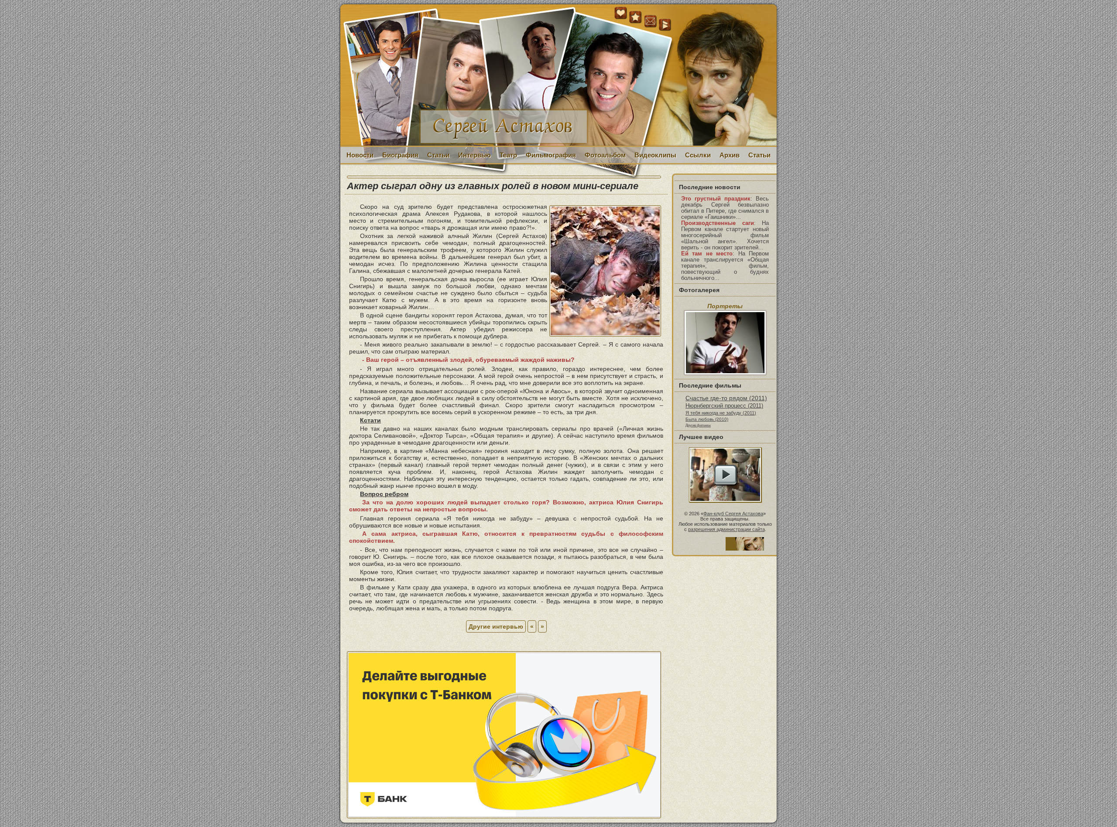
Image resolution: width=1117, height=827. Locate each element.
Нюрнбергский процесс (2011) (724, 406)
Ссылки (698, 155)
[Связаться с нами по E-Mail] (650, 21)
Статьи (438, 155)
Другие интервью (496, 626)
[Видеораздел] (665, 25)
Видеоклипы (655, 155)
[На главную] (620, 17)
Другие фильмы (698, 425)
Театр (508, 155)
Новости (359, 155)
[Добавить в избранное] (635, 17)
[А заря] (725, 474)
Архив (730, 155)
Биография (400, 155)
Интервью (474, 155)
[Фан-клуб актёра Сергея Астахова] (558, 75)
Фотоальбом (605, 155)
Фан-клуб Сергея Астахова (733, 513)
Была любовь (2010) (706, 419)
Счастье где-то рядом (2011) (726, 398)
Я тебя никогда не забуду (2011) (720, 412)
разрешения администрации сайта (726, 529)
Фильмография (551, 155)
